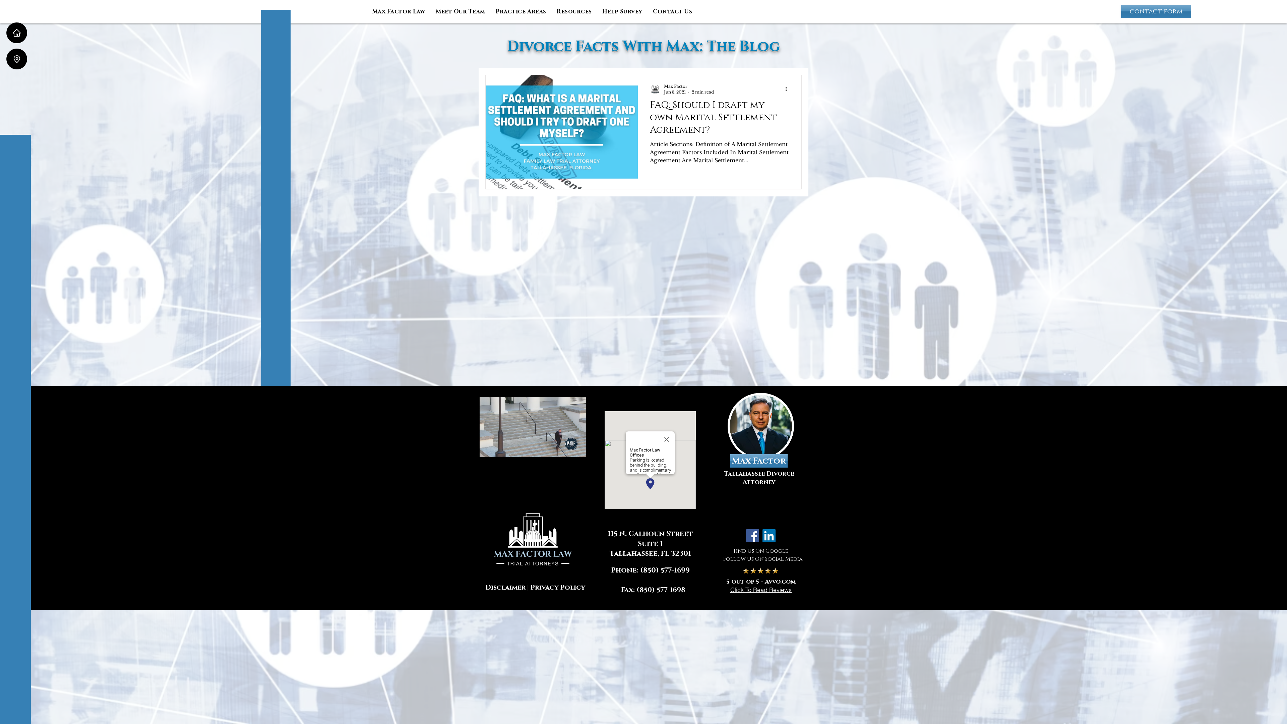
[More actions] (788, 89)
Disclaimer (506, 587)
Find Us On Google (761, 551)
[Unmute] (499, 448)
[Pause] (488, 448)
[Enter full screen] (577, 448)
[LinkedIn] (769, 535)
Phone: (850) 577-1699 (650, 570)
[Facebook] (752, 535)
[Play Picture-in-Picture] (566, 448)
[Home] (16, 32)
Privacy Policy (558, 587)
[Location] (16, 59)
